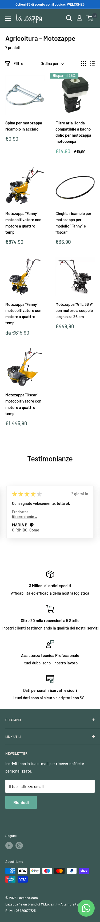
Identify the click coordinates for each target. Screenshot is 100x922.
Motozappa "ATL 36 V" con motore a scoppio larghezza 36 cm (74, 310)
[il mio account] (79, 18)
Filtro (18, 63)
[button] (32, 525)
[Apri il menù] (8, 19)
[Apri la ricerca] (69, 18)
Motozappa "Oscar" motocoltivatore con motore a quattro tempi (23, 404)
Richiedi (21, 802)
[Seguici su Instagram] (19, 845)
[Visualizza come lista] (92, 63)
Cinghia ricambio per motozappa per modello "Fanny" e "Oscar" (73, 222)
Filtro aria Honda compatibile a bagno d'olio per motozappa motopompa (73, 132)
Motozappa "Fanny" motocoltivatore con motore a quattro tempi (23, 222)
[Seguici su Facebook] (9, 845)
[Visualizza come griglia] (83, 63)
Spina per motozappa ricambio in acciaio (23, 125)
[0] (90, 18)
